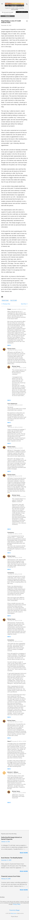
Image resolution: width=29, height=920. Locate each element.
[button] (27, 21)
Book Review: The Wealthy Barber (12, 858)
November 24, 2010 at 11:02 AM (15, 641)
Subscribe (7, 16)
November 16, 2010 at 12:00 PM (15, 448)
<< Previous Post (5, 304)
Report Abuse (14, 916)
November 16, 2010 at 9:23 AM (15, 350)
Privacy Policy (16, 904)
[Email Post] (2, 297)
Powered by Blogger (14, 910)
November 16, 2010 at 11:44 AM (15, 405)
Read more (24, 853)
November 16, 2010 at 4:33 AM (19, 309)
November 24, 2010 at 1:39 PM (19, 741)
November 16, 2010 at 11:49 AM (15, 427)
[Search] (27, 4)
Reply (9, 345)
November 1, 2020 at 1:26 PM (19, 367)
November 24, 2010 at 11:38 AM (15, 721)
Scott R (9, 426)
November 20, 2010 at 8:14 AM (15, 574)
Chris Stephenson (12, 403)
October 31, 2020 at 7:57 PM (19, 496)
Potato (9, 309)
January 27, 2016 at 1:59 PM (19, 792)
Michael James (11, 348)
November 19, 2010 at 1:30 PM (15, 557)
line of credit (14, 300)
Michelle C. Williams (12, 772)
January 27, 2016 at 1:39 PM (14, 773)
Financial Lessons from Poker (10, 876)
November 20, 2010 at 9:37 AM (15, 620)
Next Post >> (24, 304)
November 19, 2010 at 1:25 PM (15, 533)
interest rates (5, 300)
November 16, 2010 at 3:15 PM (15, 476)
